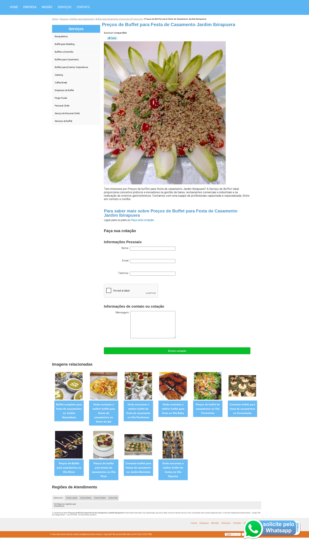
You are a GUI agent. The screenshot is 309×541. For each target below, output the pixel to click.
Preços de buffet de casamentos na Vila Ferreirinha (208, 408)
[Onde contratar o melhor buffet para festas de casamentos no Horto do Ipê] (103, 385)
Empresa (29, 7)
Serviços (64, 7)
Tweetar (112, 38)
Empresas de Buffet (64, 90)
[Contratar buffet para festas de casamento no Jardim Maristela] (138, 444)
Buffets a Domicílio (64, 52)
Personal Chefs (62, 106)
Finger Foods (61, 98)
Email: (126, 260)
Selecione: (58, 498)
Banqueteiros (61, 36)
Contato (83, 7)
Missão (47, 7)
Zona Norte (85, 498)
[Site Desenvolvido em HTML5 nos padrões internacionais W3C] (233, 534)
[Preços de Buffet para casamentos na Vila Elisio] (69, 444)
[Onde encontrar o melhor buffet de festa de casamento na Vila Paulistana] (138, 385)
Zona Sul (113, 498)
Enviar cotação (177, 350)
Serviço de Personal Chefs (67, 113)
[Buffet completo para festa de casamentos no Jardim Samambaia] (69, 385)
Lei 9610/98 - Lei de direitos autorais (82, 515)
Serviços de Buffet (63, 121)
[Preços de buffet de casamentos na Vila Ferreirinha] (207, 385)
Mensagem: (123, 312)
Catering (59, 75)
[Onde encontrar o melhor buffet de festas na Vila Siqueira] (173, 444)
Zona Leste (71, 498)
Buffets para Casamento (67, 59)
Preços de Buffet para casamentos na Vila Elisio (69, 467)
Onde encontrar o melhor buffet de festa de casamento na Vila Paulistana (138, 411)
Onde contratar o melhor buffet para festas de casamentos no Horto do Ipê (103, 413)
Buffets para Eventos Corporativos (71, 67)
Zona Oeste (100, 498)
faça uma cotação (142, 220)
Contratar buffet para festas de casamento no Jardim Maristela (138, 467)
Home (14, 7)
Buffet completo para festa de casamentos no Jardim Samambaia (69, 411)
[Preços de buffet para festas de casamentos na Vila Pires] (103, 444)
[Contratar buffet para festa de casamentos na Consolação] (242, 385)
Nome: (126, 248)
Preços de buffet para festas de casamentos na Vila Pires (104, 470)
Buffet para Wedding (65, 44)
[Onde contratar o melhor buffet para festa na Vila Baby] (173, 385)
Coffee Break (61, 82)
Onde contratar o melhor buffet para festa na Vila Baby (173, 408)
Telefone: (124, 273)
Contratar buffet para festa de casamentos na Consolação (242, 408)
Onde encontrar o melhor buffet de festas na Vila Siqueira (173, 470)
